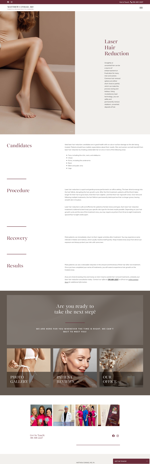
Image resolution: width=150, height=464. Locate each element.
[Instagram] (12, 2)
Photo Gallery (28, 382)
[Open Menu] (141, 7)
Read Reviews (75, 382)
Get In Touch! (121, 461)
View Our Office (121, 382)
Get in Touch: (37, 436)
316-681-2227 (113, 279)
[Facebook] (8, 2)
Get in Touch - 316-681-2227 (131, 2)
